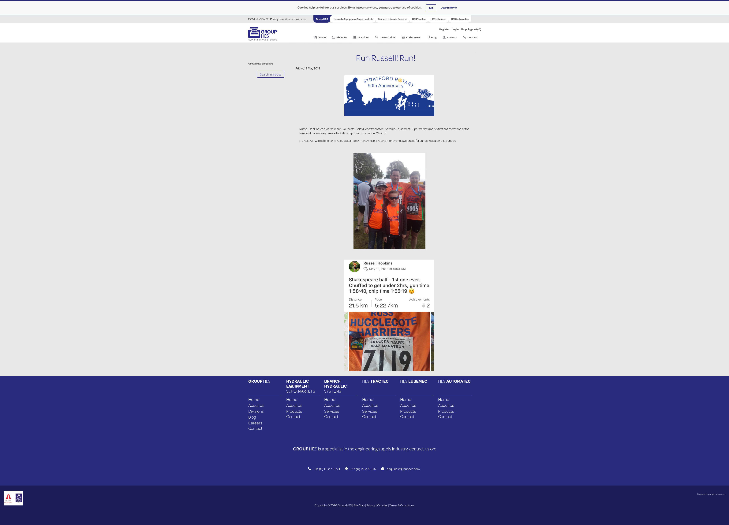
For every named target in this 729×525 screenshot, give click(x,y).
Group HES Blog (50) (260, 63)
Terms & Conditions (401, 505)
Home (322, 37)
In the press (413, 37)
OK (431, 8)
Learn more (449, 7)
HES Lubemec (438, 19)
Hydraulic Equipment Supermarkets (353, 19)
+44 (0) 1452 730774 (326, 469)
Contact (472, 37)
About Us (341, 37)
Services (331, 411)
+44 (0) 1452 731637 (363, 469)
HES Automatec (460, 19)
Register (444, 29)
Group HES (322, 19)
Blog (433, 37)
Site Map (359, 505)
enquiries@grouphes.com (289, 19)
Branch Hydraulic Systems (392, 19)
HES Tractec (419, 19)
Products (294, 411)
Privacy (370, 505)
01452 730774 (259, 19)
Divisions (363, 37)
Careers (452, 37)
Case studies (387, 37)
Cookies (382, 505)
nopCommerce (717, 494)
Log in (455, 29)
